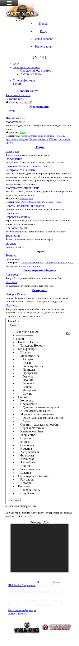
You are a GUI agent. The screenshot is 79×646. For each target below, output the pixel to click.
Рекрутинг (39, 290)
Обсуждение (14, 158)
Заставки (43, 139)
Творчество (13, 235)
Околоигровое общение (39, 270)
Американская (52, 262)
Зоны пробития (46, 135)
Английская (24, 266)
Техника (11, 255)
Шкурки (11, 110)
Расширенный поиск (26, 67)
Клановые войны (17, 228)
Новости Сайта (27, 91)
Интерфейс (64, 139)
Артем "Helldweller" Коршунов (34, 584)
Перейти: (14, 321)
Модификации (39, 106)
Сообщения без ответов (35, 70)
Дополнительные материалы (34, 166)
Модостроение (15, 121)
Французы (66, 262)
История (11, 282)
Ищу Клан (12, 305)
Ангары (25, 135)
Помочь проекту (17, 613)
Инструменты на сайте (20, 170)
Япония (35, 266)
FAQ (16, 63)
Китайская (11, 266)
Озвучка (23, 139)
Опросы (11, 243)
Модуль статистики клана (22, 188)
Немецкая (38, 262)
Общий (39, 147)
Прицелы (60, 135)
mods (22, 117)
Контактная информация (22, 610)
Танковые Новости (18, 95)
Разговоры (12, 274)
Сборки (53, 139)
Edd (38, 582)
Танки (17, 83)
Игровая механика (18, 217)
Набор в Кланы (16, 294)
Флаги (33, 135)
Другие (9, 142)
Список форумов (24, 80)
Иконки (33, 139)
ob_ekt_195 (26, 102)
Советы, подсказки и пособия (25, 205)
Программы (12, 139)
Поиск (43, 23)
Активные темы (30, 74)
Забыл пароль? (43, 38)
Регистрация (43, 46)
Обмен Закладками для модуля (37, 201)
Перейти (14, 500)
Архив (58, 201)
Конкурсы (12, 151)
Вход (43, 31)
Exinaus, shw (26, 198)
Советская (26, 262)
